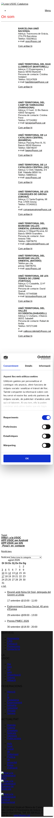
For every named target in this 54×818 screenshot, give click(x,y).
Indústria (11, 705)
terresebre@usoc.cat (35, 296)
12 (9, 573)
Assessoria (13, 638)
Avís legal (9, 745)
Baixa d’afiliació (12, 766)
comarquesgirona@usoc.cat (37, 209)
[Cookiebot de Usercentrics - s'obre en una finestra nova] (38, 357)
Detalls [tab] (28, 366)
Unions (11, 677)
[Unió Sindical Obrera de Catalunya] (14, 4)
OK (27, 458)
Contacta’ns (13, 649)
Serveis (11, 713)
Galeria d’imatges (12, 729)
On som (9, 670)
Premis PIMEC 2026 (18, 621)
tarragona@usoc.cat (35, 123)
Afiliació (11, 680)
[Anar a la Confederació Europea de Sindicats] (8, 789)
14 (16, 573)
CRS (9, 641)
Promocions (13, 646)
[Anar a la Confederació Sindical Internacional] (8, 802)
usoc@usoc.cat (33, 41)
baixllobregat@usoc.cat (36, 82)
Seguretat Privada (12, 709)
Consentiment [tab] (10, 366)
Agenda (11, 725)
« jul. (3, 586)
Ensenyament (14, 702)
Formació (12, 643)
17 (3, 576)
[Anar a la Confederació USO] (8, 778)
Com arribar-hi (25, 46)
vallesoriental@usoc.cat (37, 243)
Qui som (9, 665)
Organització (14, 675)
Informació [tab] (44, 366)
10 (3, 573)
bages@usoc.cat (33, 150)
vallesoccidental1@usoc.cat (37, 331)
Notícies (5, 557)
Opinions (12, 735)
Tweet (4, 535)
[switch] (46, 426)
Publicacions (14, 738)
